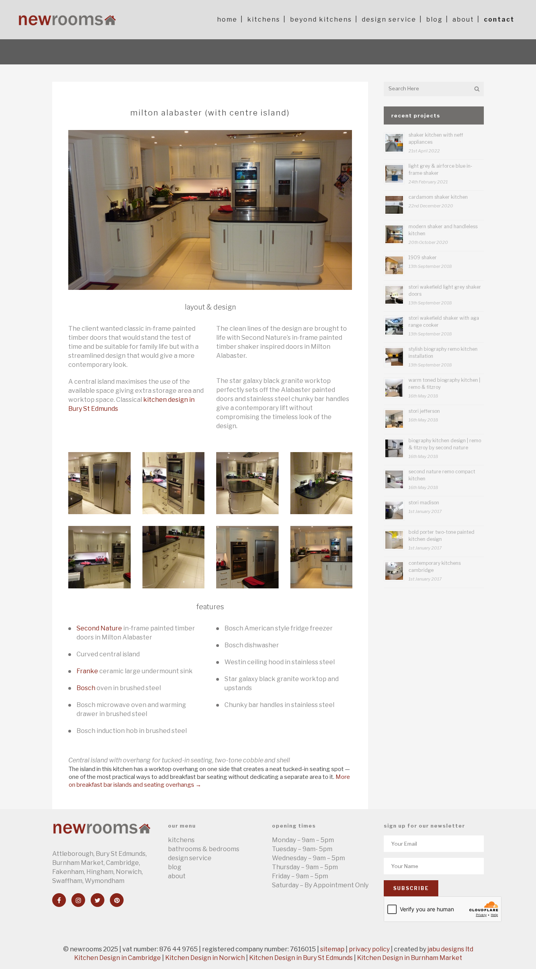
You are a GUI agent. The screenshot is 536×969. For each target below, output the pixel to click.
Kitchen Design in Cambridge (117, 958)
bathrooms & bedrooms (203, 849)
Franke (87, 671)
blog (174, 867)
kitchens (181, 840)
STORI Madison (423, 503)
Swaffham (67, 881)
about (177, 876)
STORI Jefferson (424, 411)
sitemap (332, 949)
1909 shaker (422, 257)
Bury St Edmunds (121, 853)
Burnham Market (78, 862)
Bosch (86, 688)
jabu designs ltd (450, 949)
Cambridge (122, 862)
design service (189, 858)
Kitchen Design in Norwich (205, 958)
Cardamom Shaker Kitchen (438, 197)
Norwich (129, 872)
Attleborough (72, 853)
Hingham (99, 872)
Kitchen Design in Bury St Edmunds (301, 958)
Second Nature (99, 628)
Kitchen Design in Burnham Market (409, 958)
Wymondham (104, 881)
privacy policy (369, 949)
